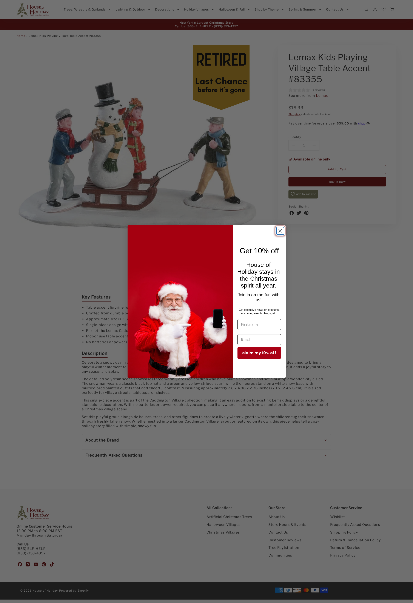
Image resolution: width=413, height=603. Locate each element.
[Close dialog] (280, 231)
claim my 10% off (259, 352)
